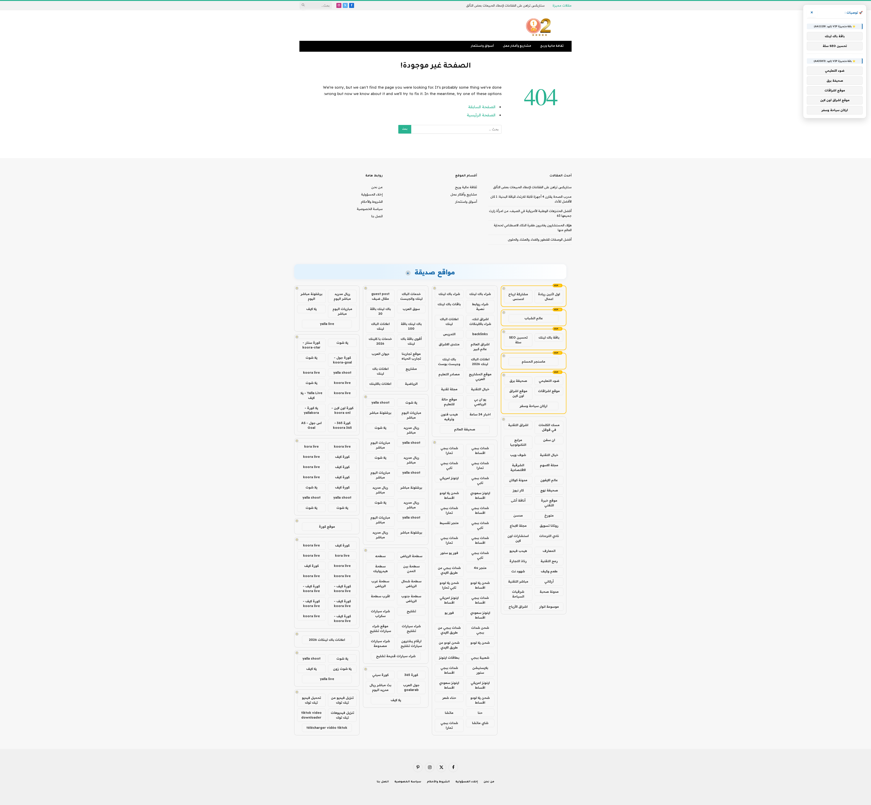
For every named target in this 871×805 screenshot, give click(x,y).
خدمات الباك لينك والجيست (411, 296)
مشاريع (411, 369)
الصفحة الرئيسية (481, 114)
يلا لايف (396, 700)
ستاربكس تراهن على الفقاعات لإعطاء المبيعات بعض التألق (505, 5)
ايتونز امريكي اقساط (449, 600)
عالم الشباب (533, 318)
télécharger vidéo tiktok (326, 728)
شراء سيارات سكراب (380, 613)
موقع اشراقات (549, 391)
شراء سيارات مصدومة (380, 643)
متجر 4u (480, 568)
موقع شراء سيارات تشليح (380, 628)
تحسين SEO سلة (518, 339)
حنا (480, 713)
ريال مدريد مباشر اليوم (342, 296)
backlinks (480, 334)
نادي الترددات (549, 536)
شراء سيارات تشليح (411, 628)
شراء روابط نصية (480, 306)
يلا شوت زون (342, 669)
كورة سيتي (380, 675)
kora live (311, 446)
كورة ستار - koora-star (311, 345)
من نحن (377, 187)
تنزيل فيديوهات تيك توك (342, 715)
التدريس (449, 334)
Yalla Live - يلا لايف (311, 395)
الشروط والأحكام (372, 202)
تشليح (411, 611)
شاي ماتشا (480, 723)
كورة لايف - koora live (342, 588)
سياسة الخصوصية (370, 209)
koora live (311, 373)
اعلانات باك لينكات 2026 (327, 640)
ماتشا (449, 713)
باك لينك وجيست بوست (449, 361)
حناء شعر (449, 698)
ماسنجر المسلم (533, 361)
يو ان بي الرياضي (480, 401)
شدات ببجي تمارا (449, 450)
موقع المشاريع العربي (480, 376)
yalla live (327, 324)
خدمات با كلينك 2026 (380, 341)
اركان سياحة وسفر (533, 406)
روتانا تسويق (549, 526)
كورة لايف (342, 457)
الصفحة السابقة (481, 106)
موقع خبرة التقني (549, 502)
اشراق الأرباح (518, 607)
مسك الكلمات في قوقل (549, 427)
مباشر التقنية (518, 581)
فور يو (449, 613)
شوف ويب (518, 455)
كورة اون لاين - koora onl (342, 410)
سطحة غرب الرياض (380, 583)
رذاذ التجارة (518, 561)
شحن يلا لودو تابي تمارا (449, 585)
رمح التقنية (549, 561)
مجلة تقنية (449, 389)
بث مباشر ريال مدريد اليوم (380, 687)
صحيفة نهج (549, 490)
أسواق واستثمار (482, 46)
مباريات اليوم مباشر (411, 415)
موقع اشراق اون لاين (518, 393)
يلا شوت (411, 402)
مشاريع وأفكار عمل (517, 46)
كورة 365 (411, 675)
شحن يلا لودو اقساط (449, 495)
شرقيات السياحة (518, 594)
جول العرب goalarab (411, 687)
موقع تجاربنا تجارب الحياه (411, 356)
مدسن (518, 515)
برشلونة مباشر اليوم (311, 296)
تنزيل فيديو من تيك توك (342, 700)
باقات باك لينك (449, 304)
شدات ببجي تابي (449, 465)
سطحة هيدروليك (380, 568)
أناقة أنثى (518, 500)
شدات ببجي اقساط (480, 450)
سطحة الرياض (411, 556)
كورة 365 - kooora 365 (342, 425)
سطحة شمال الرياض (411, 583)
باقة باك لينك (548, 337)
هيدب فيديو (518, 551)
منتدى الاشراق (449, 344)
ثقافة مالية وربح (552, 46)
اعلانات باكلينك (380, 384)
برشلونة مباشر (380, 413)
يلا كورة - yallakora (311, 410)
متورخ (549, 515)
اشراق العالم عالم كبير (480, 346)
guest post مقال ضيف (380, 296)
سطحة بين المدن (411, 568)
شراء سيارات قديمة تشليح (396, 656)
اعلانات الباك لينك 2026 (480, 361)
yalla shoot (380, 402)
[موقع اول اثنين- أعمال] (539, 25)
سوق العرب (411, 309)
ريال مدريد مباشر (411, 430)
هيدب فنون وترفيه (449, 416)
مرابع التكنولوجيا (518, 442)
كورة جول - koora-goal (342, 360)
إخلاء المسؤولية (372, 194)
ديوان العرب (380, 354)
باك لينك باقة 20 (380, 311)
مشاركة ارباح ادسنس (518, 296)
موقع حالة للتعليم (449, 401)
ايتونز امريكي (449, 478)
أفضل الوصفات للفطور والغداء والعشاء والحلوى (540, 239)
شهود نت (518, 571)
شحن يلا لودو (480, 643)
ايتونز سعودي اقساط (480, 495)
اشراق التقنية (518, 425)
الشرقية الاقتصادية (518, 467)
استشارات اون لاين (518, 538)
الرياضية (411, 384)
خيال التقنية (549, 455)
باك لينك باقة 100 (411, 326)
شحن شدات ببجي (480, 630)
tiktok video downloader (311, 715)
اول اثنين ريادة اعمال (549, 296)
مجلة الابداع (518, 526)
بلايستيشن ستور (480, 670)
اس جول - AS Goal (311, 425)
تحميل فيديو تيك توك (311, 700)
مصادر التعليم (449, 374)
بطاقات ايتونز (449, 658)
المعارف (549, 551)
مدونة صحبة (549, 592)
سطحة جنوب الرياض (411, 598)
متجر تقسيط (449, 523)
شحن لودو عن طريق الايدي (449, 645)
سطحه (380, 556)
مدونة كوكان (518, 480)
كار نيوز (518, 490)
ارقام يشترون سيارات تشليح (411, 643)
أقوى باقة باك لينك (411, 341)
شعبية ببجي (480, 658)
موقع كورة (327, 526)
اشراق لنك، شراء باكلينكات (480, 321)
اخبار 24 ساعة (480, 414)
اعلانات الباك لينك (449, 321)
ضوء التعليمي (549, 381)
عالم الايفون (549, 480)
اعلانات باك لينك (380, 371)
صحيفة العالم (464, 429)
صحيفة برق (518, 381)
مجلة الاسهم (549, 465)
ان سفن (549, 440)
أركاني (549, 581)
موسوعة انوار (549, 607)
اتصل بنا (377, 216)
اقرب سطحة (380, 596)
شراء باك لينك (480, 294)
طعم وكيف (549, 571)
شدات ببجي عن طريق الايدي (449, 570)
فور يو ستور (449, 553)
